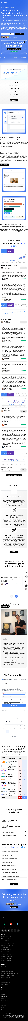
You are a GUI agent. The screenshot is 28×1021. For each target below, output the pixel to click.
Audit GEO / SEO (5, 941)
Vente (19, 1016)
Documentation (4, 996)
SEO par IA (3, 969)
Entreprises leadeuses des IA (7, 975)
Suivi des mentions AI (6, 958)
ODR (21, 1019)
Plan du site (4, 1005)
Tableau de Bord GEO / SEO (7, 954)
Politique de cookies (19, 1017)
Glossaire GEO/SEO (5, 977)
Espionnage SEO (5, 952)
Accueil (2, 7)
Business (7, 7)
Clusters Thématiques (6, 949)
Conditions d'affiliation (8, 1017)
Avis (2, 1003)
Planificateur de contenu (6, 936)
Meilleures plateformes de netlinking (9, 973)
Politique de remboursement (17, 1015)
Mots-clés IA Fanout (5, 938)
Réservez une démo (5, 989)
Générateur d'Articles (6, 960)
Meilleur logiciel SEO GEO (7, 971)
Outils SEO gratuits (5, 984)
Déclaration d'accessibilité (12, 1019)
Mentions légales (14, 1014)
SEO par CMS (4, 966)
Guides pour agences (6, 980)
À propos (3, 1007)
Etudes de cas (4, 1000)
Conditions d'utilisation (8, 1016)
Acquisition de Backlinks (6, 956)
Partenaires (4, 994)
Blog (2, 1009)
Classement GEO (5, 947)
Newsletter (3, 998)
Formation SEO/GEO (6, 982)
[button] (25, 2)
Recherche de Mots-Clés (7, 945)
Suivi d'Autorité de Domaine (7, 943)
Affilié (2, 992)
